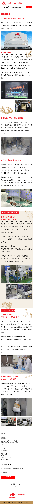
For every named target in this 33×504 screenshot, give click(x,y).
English (29, 7)
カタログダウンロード (8, 477)
